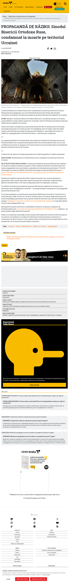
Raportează (34, 385)
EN (57, 4)
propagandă (52, 226)
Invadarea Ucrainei (51, 536)
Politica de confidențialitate (17, 543)
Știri (5, 7)
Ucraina (11, 226)
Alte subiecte (17, 561)
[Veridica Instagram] (11, 522)
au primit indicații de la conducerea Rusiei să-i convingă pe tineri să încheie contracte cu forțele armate (32, 172)
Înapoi (4, 245)
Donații (49, 7)
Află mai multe (46, 574)
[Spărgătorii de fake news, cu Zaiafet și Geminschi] (34, 256)
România (51, 532)
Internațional (52, 534)
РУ (59, 4)
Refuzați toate (22, 579)
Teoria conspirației (51, 552)
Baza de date (52, 554)
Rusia (18, 226)
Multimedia (39, 7)
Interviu (17, 552)
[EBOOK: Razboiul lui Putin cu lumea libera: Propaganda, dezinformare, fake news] (35, 494)
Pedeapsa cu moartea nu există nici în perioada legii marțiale (30, 201)
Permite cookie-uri (38, 579)
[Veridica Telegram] (34, 526)
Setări (8, 579)
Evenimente (17, 534)
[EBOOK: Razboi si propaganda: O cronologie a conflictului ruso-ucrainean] (34, 481)
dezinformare (26, 226)
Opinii (10, 7)
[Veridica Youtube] (57, 522)
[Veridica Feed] (57, 526)
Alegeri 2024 (17, 554)
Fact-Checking (18, 7)
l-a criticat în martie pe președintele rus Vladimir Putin (37, 209)
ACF (17, 557)
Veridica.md (60, 9)
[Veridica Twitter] (57, 519)
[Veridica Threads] (34, 522)
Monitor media (29, 7)
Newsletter (59, 7)
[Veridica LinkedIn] (11, 519)
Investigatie (17, 559)
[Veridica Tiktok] (11, 526)
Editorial (17, 550)
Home (5, 16)
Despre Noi (7, 11)
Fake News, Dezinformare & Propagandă (21, 16)
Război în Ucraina (39, 226)
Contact (17, 532)
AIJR (17, 541)
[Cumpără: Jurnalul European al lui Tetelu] (34, 498)
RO (55, 4)
